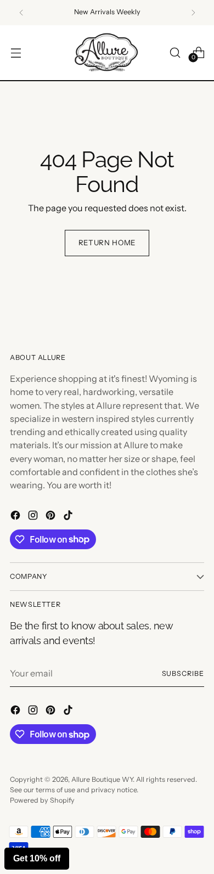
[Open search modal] (175, 52)
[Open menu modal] (15, 52)
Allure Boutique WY (102, 779)
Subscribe (183, 673)
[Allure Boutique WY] (107, 53)
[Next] (193, 12)
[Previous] (21, 12)
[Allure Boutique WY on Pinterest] (51, 517)
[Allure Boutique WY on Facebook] (16, 517)
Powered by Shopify (42, 800)
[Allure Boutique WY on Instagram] (34, 517)
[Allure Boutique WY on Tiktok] (69, 517)
